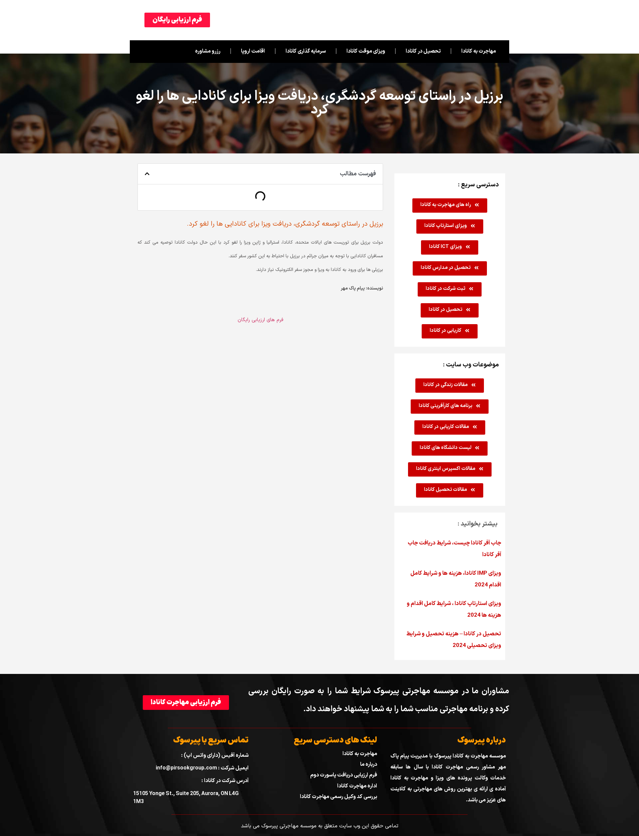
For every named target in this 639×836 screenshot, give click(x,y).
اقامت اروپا (253, 51)
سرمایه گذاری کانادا (306, 51)
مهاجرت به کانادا (478, 51)
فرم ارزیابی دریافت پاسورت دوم (343, 775)
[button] (147, 173)
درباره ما (368, 764)
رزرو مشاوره (207, 51)
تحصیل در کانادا (423, 51)
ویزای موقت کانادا (365, 51)
